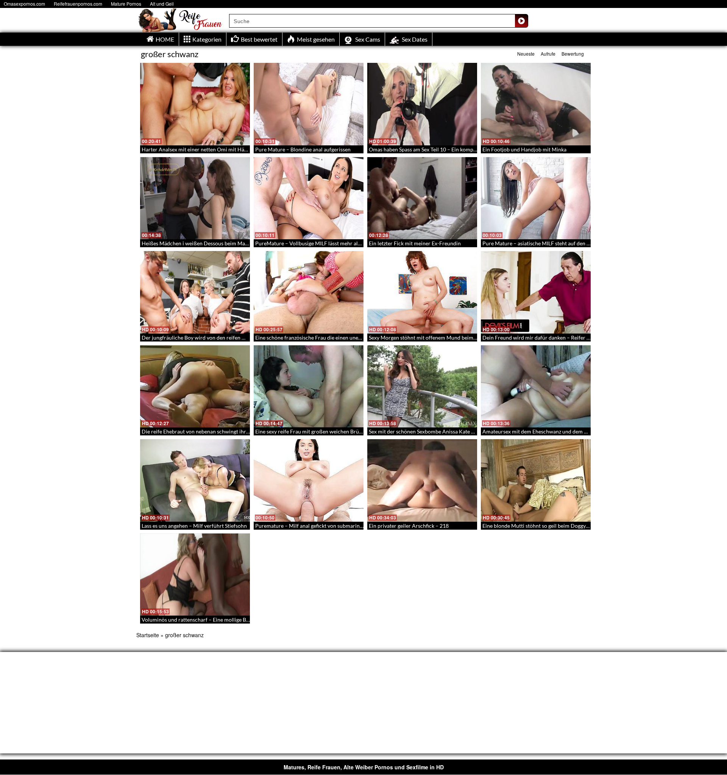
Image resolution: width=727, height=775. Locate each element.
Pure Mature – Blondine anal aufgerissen (303, 149)
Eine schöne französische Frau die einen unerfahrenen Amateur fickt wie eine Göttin (353, 337)
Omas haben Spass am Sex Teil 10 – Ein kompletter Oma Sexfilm (443, 149)
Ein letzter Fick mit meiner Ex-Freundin (415, 243)
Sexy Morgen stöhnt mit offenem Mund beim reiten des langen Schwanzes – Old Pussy (469, 337)
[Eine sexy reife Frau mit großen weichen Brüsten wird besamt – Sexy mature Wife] (309, 386)
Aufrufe (548, 53)
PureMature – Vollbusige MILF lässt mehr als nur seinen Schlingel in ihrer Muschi (350, 243)
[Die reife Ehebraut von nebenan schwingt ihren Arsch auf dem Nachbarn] (195, 386)
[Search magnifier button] (521, 20)
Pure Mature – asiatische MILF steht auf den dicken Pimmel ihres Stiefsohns (571, 243)
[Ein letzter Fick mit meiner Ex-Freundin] (422, 198)
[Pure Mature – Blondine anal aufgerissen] (309, 104)
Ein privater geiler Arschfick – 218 (409, 525)
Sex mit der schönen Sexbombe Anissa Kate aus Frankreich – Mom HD (451, 431)
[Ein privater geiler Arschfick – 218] (422, 480)
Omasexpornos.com (24, 4)
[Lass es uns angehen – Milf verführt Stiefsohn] (195, 480)
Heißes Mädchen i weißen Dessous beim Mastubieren (204, 243)
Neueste (526, 53)
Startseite (147, 635)
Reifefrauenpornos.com (78, 4)
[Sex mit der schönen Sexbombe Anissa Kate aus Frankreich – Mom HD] (422, 386)
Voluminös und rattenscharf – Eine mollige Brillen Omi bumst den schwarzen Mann (239, 619)
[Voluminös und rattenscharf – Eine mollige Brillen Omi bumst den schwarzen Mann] (195, 574)
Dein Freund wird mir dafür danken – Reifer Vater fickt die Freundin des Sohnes (575, 337)
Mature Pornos (126, 4)
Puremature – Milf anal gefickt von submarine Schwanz (319, 525)
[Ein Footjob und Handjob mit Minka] (536, 104)
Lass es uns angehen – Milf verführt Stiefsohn (194, 525)
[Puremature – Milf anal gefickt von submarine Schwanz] (309, 480)
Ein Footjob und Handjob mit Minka (524, 149)
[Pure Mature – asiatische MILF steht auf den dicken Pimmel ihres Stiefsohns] (536, 198)
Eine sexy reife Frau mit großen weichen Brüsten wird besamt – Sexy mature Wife (350, 431)
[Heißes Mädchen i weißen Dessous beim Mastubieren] (195, 198)
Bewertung (573, 53)
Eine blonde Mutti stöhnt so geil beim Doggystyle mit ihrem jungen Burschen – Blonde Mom (589, 525)
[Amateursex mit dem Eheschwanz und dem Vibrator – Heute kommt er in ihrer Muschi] (536, 386)
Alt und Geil (162, 4)
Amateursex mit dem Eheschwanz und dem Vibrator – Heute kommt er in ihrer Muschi (583, 431)
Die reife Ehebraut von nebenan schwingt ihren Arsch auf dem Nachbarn (227, 431)
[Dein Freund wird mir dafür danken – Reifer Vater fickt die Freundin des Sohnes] (536, 292)
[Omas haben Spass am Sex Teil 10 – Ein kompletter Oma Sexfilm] (422, 104)
